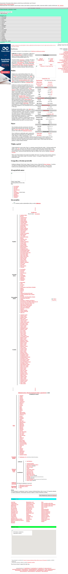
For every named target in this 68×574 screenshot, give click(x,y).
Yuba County (23, 383)
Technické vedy (29, 516)
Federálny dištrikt (14, 457)
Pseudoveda (28, 510)
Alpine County (23, 316)
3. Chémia (2, 35)
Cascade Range (23, 217)
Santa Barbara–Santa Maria (26, 305)
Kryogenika (13, 514)
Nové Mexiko (22, 435)
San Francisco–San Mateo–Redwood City (29, 301)
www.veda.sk (38, 571)
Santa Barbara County (25, 364)
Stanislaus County (24, 373)
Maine (20, 419)
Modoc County (23, 343)
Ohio (20, 436)
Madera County (23, 337)
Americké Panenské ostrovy (32, 464)
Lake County (23, 334)
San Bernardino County (25, 357)
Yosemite (22, 267)
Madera (21, 288)
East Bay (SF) (23, 227)
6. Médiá (2, 24)
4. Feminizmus (3, 21)
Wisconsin (21, 452)
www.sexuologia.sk (23, 571)
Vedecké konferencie (45, 513)
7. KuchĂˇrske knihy (63, 60)
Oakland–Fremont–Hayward (26, 293)
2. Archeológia (3, 18)
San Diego (21, 64)
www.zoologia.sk (45, 571)
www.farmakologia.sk (33, 569)
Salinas (21, 299)
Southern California (24, 262)
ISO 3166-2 (39, 135)
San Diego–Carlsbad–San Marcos (27, 300)
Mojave (21, 238)
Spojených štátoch (18, 54)
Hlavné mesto (39, 82)
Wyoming (27, 129)
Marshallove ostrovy (23, 486)
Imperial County (23, 329)
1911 (19, 148)
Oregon (21, 439)
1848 (13, 81)
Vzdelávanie (43, 520)
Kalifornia (38, 203)
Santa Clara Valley (24, 254)
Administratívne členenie (24, 392)
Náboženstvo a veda (30, 503)
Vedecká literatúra (45, 509)
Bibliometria (13, 505)
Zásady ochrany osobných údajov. (7, 4)
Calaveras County (24, 319)
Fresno (15, 191)
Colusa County (23, 320)
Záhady (42, 521)
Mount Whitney (28, 99)
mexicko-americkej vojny (24, 80)
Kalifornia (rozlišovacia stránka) (38, 51)
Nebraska (21, 429)
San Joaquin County (24, 360)
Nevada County (23, 348)
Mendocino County (24, 341)
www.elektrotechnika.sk (16, 569)
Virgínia (21, 449)
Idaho (20, 407)
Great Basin (22, 232)
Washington (21, 451)
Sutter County (23, 375)
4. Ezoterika (65, 56)
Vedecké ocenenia (45, 515)
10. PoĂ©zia (65, 67)
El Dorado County (24, 324)
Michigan (21, 423)
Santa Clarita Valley (24, 256)
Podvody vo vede (30, 505)
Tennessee (21, 445)
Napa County (23, 347)
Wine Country (23, 265)
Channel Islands (23, 221)
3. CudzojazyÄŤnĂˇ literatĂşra (63, 54)
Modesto (22, 289)
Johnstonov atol (30, 471)
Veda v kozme (44, 506)
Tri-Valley (22, 264)
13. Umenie (65, 70)
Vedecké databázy (45, 510)
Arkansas (21, 399)
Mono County (23, 344)
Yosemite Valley (22, 95)
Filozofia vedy (14, 509)
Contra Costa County (24, 322)
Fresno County (23, 325)
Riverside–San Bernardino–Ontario (27, 296)
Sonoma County (23, 372)
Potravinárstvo (29, 508)
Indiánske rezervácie (14, 483)
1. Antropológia (3, 17)
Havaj (20, 406)
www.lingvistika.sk (32, 570)
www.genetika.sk (18, 570)
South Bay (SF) (23, 261)
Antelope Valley (23, 215)
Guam (28, 468)
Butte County (23, 318)
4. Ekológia (3, 36)
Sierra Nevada (23, 258)
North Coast (22, 240)
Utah (19, 129)
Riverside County (24, 353)
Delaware (21, 402)
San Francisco (31, 64)
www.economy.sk (47, 568)
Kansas (21, 416)
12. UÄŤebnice (64, 69)
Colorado (21, 400)
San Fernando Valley (24, 251)
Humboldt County (24, 328)
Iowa (20, 411)
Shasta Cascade (23, 257)
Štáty (14, 425)
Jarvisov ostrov (30, 470)
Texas (20, 446)
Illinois (20, 408)
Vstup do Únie (46, 110)
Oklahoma (21, 437)
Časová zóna (39, 133)
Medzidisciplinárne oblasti (16, 519)
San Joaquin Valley (24, 253)
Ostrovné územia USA (14, 470)
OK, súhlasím (60, 5)
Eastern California (24, 228)
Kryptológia (13, 515)
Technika (28, 517)
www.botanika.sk (34, 568)
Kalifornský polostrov (27, 130)
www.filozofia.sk (41, 569)
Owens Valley (23, 242)
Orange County (23, 349)
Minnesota (21, 424)
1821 (31, 76)
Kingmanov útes (30, 473)
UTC (49, 133)
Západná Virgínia (23, 454)
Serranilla (29, 478)
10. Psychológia (4, 29)
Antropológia (14, 503)
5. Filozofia (3, 22)
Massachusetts (22, 422)
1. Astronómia (3, 32)
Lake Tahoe (22, 235)
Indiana (21, 410)
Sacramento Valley (24, 248)
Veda (17, 499)
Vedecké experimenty (45, 511)
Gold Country (23, 230)
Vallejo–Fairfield (23, 310)
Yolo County (23, 382)
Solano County (23, 371)
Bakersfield (16, 195)
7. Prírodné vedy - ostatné (6, 41)
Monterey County (24, 346)
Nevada (16, 129)
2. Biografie (65, 52)
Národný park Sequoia (24, 97)
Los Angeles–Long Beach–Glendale (28, 287)
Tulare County (23, 378)
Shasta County (23, 367)
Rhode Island (22, 441)
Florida (20, 404)
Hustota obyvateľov (46, 105)
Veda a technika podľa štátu (47, 503)
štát (12, 54)
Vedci (42, 508)
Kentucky (21, 417)
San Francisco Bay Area (25, 252)
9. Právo (2, 28)
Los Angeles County (24, 336)
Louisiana (21, 418)
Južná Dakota (22, 412)
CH (24, 45)
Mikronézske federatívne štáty (25, 485)
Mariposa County (24, 340)
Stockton (22, 308)
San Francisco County (25, 359)
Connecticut (22, 401)
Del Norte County (24, 323)
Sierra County (23, 369)
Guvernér (39, 85)
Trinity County (23, 377)
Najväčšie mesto (39, 83)
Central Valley (23, 220)
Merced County (23, 342)
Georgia (21, 405)
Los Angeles (50, 83)
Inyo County (23, 330)
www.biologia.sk (27, 568)
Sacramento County (24, 354)
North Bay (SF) (23, 239)
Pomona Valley (23, 245)
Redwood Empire (24, 246)
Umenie (27, 520)
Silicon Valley (23, 259)
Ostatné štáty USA (46, 78)
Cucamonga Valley (24, 224)
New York (21, 434)
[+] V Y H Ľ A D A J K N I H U (34, 8)
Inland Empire (23, 234)
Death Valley (26, 103)
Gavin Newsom (50, 85)
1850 (53, 114)
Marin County (23, 338)
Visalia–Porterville (24, 311)
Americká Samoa (30, 463)
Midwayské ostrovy (31, 474)
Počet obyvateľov (41, 98)
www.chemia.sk (25, 570)
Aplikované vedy (14, 504)
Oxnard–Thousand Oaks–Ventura (27, 294)
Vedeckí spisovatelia (45, 519)
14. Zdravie (65, 72)
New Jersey (21, 432)
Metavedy (13, 521)
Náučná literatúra (29, 504)
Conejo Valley (23, 223)
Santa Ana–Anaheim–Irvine (26, 304)
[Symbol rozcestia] (11, 51)
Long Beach (16, 193)
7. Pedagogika (3, 25)
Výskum (28, 521)
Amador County (23, 317)
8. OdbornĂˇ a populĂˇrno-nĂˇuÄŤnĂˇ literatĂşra (62, 62)
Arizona (22, 129)
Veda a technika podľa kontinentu (48, 504)
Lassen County (23, 335)
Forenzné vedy (14, 510)
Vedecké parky (44, 517)
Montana (21, 428)
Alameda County (23, 314)
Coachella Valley (23, 222)
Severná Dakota (22, 442)
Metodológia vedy (30, 502)
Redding (22, 295)
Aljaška (21, 396)
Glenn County (23, 326)
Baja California (20, 62)
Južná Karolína (22, 413)
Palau (20, 487)
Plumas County (23, 352)
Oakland (15, 194)
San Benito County (24, 355)
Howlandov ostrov (30, 469)
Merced (21, 290)
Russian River (23, 247)
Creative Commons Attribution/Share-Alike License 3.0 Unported (35, 560)
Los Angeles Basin (24, 236)
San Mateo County (24, 363)
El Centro (22, 284)
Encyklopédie (14, 508)
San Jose (22, 271)
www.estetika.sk (25, 569)
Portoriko (28, 476)
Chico (21, 283)
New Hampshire (22, 431)
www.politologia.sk (40, 570)
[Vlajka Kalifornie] (54, 301)
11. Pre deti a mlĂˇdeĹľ (63, 68)
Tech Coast (22, 263)
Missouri (21, 426)
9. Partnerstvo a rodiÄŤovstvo (64, 65)
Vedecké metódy (44, 514)
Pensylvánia (22, 440)
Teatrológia (28, 515)
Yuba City (22, 312)
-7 (51, 133)
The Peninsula (23, 244)
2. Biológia (3, 33)
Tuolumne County (24, 379)
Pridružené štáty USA (13, 487)
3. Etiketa (2, 19)
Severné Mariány (30, 479)
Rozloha (46, 87)
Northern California (24, 241)
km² (51, 90)
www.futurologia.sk (51, 569)
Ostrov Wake (29, 480)
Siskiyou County (23, 370)
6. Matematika (3, 39)
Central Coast (23, 218)
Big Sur (22, 216)
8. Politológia (3, 26)
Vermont (21, 448)
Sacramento (50, 82)
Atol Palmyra (29, 461)
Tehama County (23, 376)
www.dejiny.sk (41, 568)
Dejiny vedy (13, 506)
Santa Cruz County (24, 366)
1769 (15, 76)
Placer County (23, 351)
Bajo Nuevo (29, 465)
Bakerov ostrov (30, 467)
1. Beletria (66, 51)
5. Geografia (3, 38)
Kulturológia (13, 516)
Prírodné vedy (29, 509)
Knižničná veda (14, 513)
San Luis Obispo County (25, 361)
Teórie (27, 514)
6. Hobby (66, 58)
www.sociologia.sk (31, 571)
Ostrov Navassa (30, 475)
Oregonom (22, 59)
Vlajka (40, 64)
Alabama (21, 395)
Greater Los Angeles (24, 233)
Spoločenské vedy (30, 513)
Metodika (13, 522)
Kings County (23, 332)
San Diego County (24, 358)
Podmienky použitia (31, 562)
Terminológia (29, 519)
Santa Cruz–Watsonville (25, 306)
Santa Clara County (24, 365)
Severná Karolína (23, 443)
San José (25, 64)
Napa (21, 292)
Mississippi (21, 425)
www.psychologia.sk (48, 570)
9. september (49, 114)
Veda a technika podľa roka (47, 505)
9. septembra (28, 82)
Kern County (23, 331)
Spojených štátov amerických (38, 392)
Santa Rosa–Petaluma (24, 307)
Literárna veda (14, 517)
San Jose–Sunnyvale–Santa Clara (27, 302)
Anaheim (16, 197)
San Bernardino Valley (25, 250)
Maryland (21, 420)
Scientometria (29, 511)
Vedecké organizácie (45, 516)
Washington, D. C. (23, 457)
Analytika (13, 502)
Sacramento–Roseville (25, 298)
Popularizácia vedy (30, 506)
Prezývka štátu (39, 80)
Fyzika (46, 569)
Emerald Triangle (23, 229)
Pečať (51, 64)
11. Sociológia (3, 31)
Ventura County (23, 381)
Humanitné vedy (14, 511)
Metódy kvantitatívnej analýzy (17, 520)
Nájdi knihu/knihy (4, 13)
